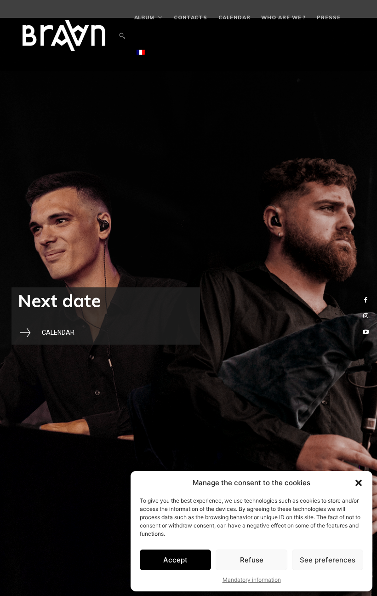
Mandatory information (252, 579)
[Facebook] (365, 300)
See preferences (327, 560)
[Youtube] (365, 332)
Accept (175, 560)
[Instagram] (365, 316)
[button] (358, 482)
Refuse (251, 560)
